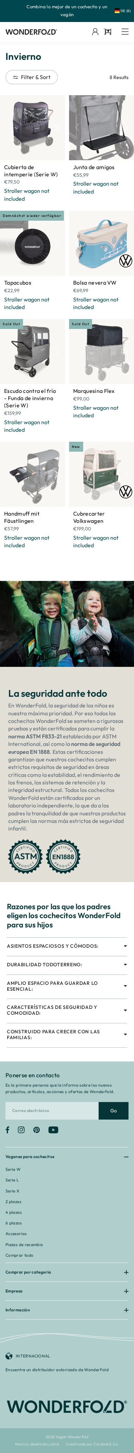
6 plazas (13, 1222)
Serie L (12, 1179)
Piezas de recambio (24, 1244)
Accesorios (16, 1233)
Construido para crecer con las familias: (53, 1035)
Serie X (12, 1190)
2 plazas (13, 1201)
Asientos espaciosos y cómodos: (53, 946)
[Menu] (125, 32)
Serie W (13, 1169)
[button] (57, 127)
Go (113, 1111)
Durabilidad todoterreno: (44, 965)
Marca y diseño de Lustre (37, 1444)
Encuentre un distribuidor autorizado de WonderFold (57, 1369)
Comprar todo (19, 1255)
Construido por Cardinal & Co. (92, 1444)
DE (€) (126, 11)
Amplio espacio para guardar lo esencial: (52, 986)
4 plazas (13, 1212)
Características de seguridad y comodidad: (52, 1010)
